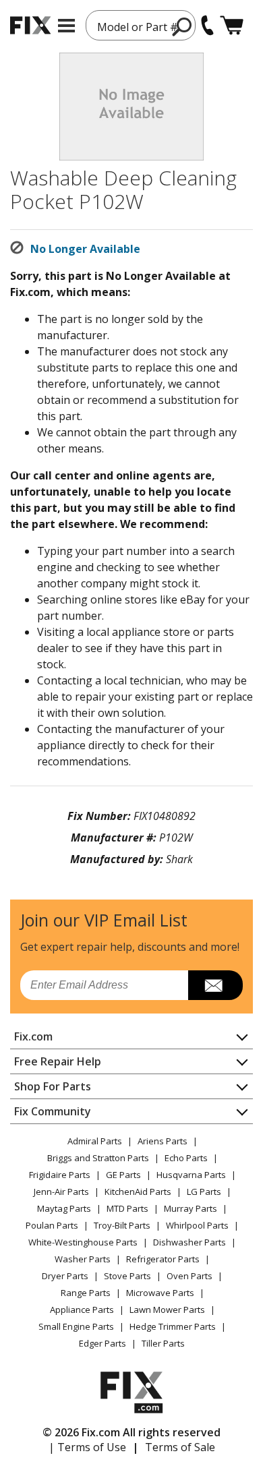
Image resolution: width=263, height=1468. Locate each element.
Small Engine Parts (76, 1326)
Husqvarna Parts (191, 1175)
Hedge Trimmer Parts (172, 1326)
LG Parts (204, 1191)
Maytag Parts (64, 1208)
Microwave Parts (160, 1293)
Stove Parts (127, 1276)
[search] (182, 26)
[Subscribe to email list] (215, 985)
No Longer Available (85, 248)
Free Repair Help (57, 1061)
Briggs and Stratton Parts (98, 1158)
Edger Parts (102, 1343)
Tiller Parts (163, 1343)
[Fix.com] (30, 25)
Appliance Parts (82, 1309)
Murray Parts (190, 1208)
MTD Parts (127, 1208)
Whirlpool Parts (197, 1225)
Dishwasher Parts (189, 1242)
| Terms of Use (87, 1447)
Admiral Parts (94, 1141)
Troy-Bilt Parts (122, 1225)
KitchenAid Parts (138, 1191)
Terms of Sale (180, 1447)
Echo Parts (186, 1158)
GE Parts (123, 1175)
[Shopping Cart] (231, 25)
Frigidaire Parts (59, 1175)
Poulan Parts (52, 1225)
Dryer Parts (65, 1276)
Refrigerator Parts (163, 1259)
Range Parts (86, 1293)
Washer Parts (83, 1259)
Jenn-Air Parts (61, 1191)
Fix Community (52, 1111)
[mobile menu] (66, 25)
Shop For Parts (52, 1086)
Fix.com (33, 1036)
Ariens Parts (162, 1141)
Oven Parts (189, 1276)
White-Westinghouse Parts (83, 1242)
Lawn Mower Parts (167, 1309)
